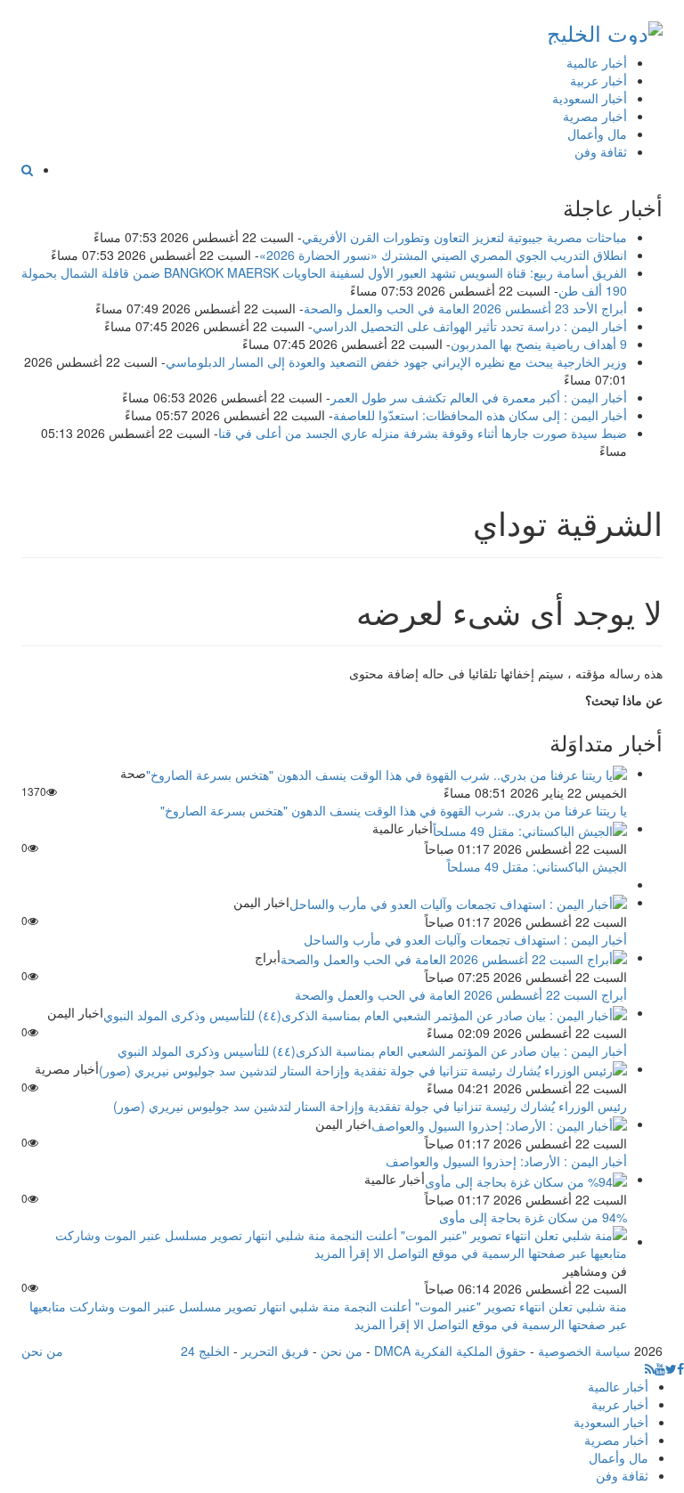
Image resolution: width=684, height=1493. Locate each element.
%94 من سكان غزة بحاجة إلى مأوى (533, 1217)
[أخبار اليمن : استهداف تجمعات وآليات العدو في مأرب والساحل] (458, 902)
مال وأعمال (597, 133)
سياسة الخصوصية (584, 1350)
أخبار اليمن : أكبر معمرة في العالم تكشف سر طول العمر (478, 397)
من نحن (341, 1350)
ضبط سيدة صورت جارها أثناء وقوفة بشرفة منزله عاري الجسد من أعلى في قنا (422, 433)
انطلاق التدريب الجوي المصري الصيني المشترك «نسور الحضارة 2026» (443, 255)
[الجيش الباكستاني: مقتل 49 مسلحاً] (530, 828)
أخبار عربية (598, 80)
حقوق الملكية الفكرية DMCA (450, 1350)
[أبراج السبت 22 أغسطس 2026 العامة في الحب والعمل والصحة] (454, 957)
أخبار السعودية (589, 98)
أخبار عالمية (596, 62)
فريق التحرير (275, 1350)
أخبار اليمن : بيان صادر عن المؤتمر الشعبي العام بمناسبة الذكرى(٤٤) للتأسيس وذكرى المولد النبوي (372, 1050)
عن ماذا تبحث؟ (624, 700)
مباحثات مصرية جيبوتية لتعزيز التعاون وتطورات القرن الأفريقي (464, 237)
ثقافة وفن (600, 151)
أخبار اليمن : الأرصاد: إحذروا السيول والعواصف (506, 1161)
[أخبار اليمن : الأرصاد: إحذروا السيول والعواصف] (499, 1123)
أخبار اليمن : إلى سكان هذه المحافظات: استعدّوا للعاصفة (480, 415)
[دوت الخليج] (605, 29)
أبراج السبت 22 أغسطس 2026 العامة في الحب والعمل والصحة (461, 994)
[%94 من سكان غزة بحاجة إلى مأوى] (526, 1179)
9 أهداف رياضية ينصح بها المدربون (539, 344)
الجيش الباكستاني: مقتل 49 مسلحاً (537, 866)
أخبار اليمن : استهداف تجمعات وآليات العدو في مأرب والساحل (465, 939)
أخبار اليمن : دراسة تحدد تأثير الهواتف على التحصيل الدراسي (470, 326)
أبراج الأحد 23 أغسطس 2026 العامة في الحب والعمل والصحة (465, 308)
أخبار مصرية (595, 116)
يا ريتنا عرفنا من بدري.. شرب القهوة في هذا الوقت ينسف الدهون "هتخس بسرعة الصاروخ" (393, 810)
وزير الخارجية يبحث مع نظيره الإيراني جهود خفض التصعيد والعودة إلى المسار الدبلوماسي (396, 361)
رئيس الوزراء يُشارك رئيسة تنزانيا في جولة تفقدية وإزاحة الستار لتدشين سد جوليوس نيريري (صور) (370, 1106)
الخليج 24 (205, 1350)
